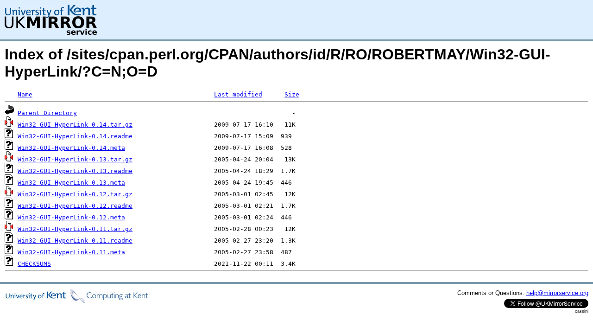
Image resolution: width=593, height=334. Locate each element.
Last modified (238, 94)
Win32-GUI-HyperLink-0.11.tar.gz (75, 228)
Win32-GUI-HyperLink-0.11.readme (75, 240)
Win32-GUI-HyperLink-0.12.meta (71, 217)
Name (25, 94)
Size (291, 94)
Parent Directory (47, 112)
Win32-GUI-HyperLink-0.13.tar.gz (75, 159)
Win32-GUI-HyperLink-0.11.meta (71, 252)
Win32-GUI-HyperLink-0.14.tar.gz (75, 124)
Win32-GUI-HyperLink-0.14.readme (75, 136)
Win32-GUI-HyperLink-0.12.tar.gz (75, 194)
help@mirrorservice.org (557, 292)
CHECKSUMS (34, 263)
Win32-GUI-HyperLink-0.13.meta (71, 182)
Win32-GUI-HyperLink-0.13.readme (75, 170)
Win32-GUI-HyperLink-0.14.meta (71, 147)
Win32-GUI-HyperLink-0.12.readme (75, 205)
